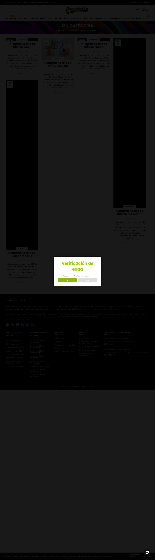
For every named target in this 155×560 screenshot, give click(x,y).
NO (87, 280)
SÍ (67, 280)
